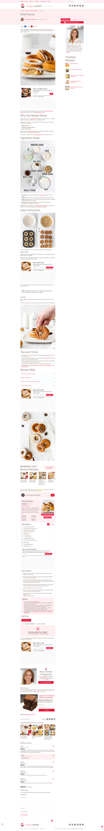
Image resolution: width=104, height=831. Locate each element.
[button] (32, 19)
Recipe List (27, 10)
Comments (75, 19)
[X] (77, 6)
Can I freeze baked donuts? (26, 385)
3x (53, 524)
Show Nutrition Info (26, 620)
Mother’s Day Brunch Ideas (33, 481)
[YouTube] (72, 6)
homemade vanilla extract (41, 205)
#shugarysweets (44, 633)
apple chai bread (47, 365)
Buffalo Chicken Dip (74, 63)
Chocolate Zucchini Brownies (76, 69)
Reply (53, 755)
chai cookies (40, 365)
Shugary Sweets (37, 6)
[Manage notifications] (2, 824)
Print (51, 514)
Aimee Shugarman (28, 19)
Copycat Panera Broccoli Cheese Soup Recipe (76, 76)
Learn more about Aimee (46, 682)
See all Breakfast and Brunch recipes (49, 468)
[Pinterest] (80, 6)
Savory (31, 1)
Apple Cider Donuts (39, 112)
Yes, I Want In (46, 710)
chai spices (42, 194)
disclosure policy (36, 691)
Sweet (26, 1)
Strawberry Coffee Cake (51, 481)
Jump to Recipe (65, 19)
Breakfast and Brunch (34, 10)
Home (22, 1)
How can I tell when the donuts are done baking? (30, 381)
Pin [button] (47, 514)
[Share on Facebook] (47, 719)
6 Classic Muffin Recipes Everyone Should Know (42, 482)
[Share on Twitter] (52, 719)
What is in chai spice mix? (26, 377)
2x (50, 524)
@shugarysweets (34, 633)
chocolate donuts (31, 131)
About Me (26, 828)
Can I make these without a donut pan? (28, 373)
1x (48, 524)
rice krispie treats (43, 677)
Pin (81, 19)
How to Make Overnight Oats (24, 481)
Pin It (53, 495)
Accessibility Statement (74, 828)
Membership (43, 1)
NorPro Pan (46, 358)
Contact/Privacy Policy (34, 828)
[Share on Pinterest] (50, 719)
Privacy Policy (81, 828)
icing (30, 299)
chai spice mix (36, 601)
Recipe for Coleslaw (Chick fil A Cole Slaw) (76, 88)
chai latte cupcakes (37, 134)
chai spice (33, 118)
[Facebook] (75, 6)
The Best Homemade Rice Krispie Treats (75, 82)
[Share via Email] (54, 719)
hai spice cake (34, 365)
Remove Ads (47, 517)
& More (48, 1)
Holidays (36, 1)
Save (43, 514)
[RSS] (83, 6)
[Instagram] (70, 6)
